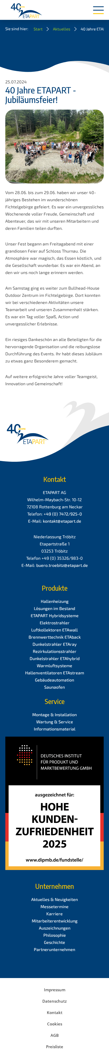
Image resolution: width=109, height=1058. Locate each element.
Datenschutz (54, 1001)
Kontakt (54, 1012)
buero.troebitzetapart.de (62, 565)
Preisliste (54, 1046)
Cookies (54, 1023)
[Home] (26, 11)
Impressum (54, 989)
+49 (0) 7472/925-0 (63, 513)
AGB (55, 1035)
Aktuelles (61, 28)
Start (38, 28)
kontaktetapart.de (62, 520)
